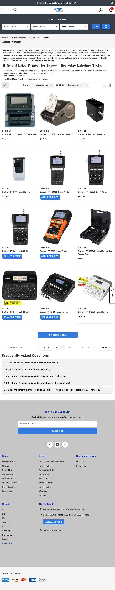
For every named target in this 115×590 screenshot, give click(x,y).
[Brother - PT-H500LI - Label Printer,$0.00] (57, 167)
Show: (26, 85)
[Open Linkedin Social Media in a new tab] (57, 445)
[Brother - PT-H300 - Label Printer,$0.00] (19, 227)
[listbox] (78, 85)
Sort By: (60, 85)
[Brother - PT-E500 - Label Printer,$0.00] (57, 227)
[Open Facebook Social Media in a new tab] (50, 445)
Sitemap (42, 495)
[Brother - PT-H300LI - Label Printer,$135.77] (95, 167)
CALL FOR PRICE (49, 197)
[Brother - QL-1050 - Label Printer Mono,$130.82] (57, 110)
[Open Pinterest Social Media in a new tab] (65, 445)
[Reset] (106, 26)
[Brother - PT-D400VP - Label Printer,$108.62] (95, 287)
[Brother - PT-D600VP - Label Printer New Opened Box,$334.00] (95, 227)
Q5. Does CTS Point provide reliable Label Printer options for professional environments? (52, 390)
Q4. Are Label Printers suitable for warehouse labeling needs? (37, 383)
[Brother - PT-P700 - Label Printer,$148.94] (19, 167)
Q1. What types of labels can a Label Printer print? (31, 362)
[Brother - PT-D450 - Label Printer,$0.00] (57, 287)
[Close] (112, 3)
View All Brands (11, 543)
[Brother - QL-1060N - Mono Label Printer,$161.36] (19, 110)
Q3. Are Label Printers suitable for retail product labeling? (35, 376)
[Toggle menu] (4, 10)
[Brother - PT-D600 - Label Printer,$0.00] (19, 287)
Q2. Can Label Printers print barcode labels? (27, 369)
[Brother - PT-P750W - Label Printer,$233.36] (95, 110)
